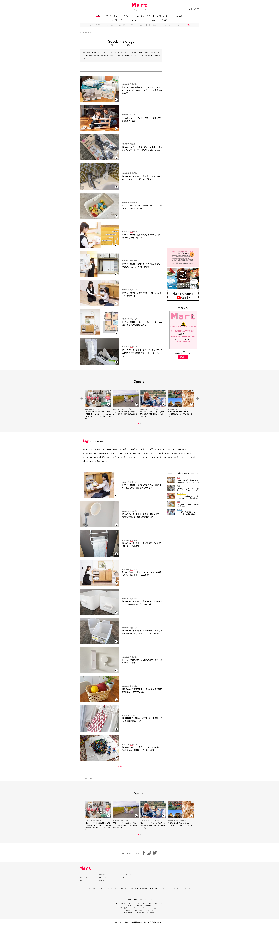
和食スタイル (130, 905)
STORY (137, 903)
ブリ (168, 453)
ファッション (109, 25)
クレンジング (89, 449)
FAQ (102, 888)
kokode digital (140, 912)
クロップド (117, 449)
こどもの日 (88, 457)
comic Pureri (133, 908)
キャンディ (101, 449)
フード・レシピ (111, 16)
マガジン (165, 20)
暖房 (161, 453)
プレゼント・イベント (138, 20)
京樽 (170, 457)
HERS (144, 903)
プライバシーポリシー (176, 888)
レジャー (179, 25)
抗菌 (98, 461)
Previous (81, 398)
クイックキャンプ (186, 453)
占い (153, 20)
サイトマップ (188, 888)
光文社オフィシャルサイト (159, 888)
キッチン (141, 25)
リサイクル (88, 453)
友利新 (177, 457)
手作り (116, 457)
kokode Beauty (138, 910)
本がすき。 (156, 908)
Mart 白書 (179, 16)
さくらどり (182, 449)
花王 (109, 457)
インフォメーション (111, 888)
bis (162, 903)
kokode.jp (128, 910)
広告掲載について (144, 888)
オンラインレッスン (142, 457)
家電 (132, 25)
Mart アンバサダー (117, 20)
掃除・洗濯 (152, 25)
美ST (156, 903)
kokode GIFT (151, 912)
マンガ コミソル (145, 908)
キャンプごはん (151, 453)
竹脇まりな (162, 457)
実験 (109, 449)
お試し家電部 (100, 457)
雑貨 (98, 16)
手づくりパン (89, 461)
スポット (127, 16)
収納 (188, 25)
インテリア (122, 25)
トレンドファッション (167, 449)
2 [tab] (141, 423)
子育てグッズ (127, 457)
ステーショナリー (166, 25)
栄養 (153, 457)
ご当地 (175, 453)
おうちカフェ (126, 453)
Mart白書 (101, 880)
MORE (121, 766)
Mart (150, 903)
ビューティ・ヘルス (143, 16)
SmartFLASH (148, 905)
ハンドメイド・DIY (94, 25)
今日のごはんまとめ (140, 449)
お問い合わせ (124, 888)
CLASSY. (123, 903)
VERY (130, 903)
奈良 (193, 457)
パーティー (138, 453)
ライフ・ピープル (163, 16)
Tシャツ (186, 457)
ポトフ (105, 461)
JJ (116, 903)
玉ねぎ (153, 449)
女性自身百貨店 (150, 910)
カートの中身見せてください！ (106, 453)
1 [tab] (138, 423)
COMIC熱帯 (123, 908)
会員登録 (133, 888)
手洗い (126, 449)
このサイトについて (92, 888)
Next (197, 398)
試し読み (183, 357)
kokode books (128, 912)
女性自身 (139, 905)
